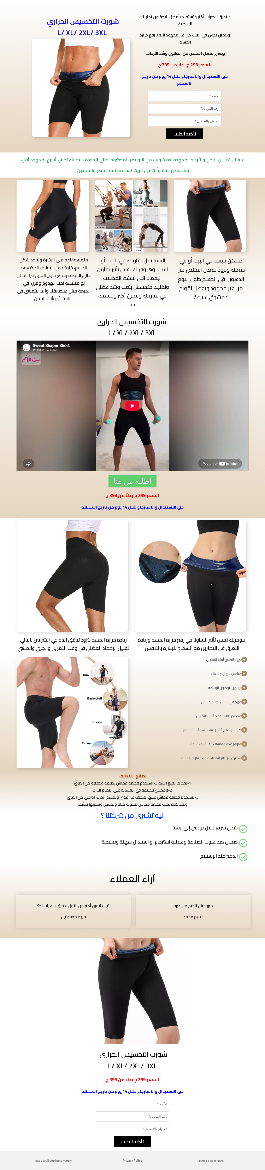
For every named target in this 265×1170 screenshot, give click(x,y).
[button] (132, 481)
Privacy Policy (132, 1160)
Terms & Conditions (211, 1160)
